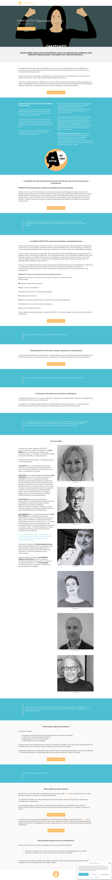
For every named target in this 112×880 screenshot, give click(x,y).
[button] (109, 863)
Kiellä (94, 874)
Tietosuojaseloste (97, 877)
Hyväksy (83, 874)
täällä (84, 819)
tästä (66, 793)
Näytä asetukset (105, 874)
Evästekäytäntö (90, 877)
